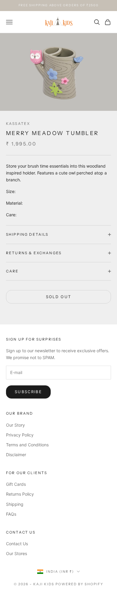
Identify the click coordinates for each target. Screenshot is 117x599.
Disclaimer (16, 454)
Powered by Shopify (79, 584)
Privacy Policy (20, 434)
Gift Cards (16, 484)
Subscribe (28, 391)
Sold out (58, 296)
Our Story (15, 425)
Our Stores (16, 553)
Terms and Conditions (27, 444)
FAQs (11, 514)
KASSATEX (18, 123)
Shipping (14, 504)
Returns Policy (20, 494)
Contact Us (17, 543)
